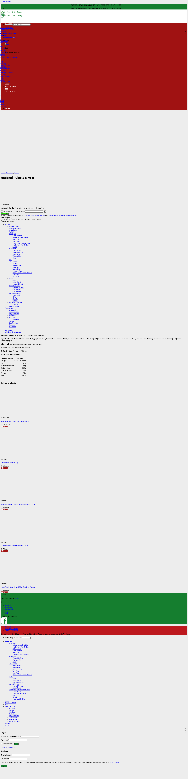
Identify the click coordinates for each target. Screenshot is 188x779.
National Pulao (60, 215)
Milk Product (17, 241)
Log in (16, 744)
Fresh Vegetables (15, 228)
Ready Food (13, 230)
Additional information (13, 332)
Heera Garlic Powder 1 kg (9, 463)
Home (3, 173)
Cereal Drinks (17, 236)
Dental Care (13, 316)
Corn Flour (16, 267)
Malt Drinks (16, 239)
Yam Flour (16, 277)
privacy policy (114, 762)
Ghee (14, 258)
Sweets (15, 304)
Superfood (16, 295)
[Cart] (7, 44)
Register (4, 766)
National (52, 215)
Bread (15, 263)
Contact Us (8, 607)
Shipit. (17, 598)
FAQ (6, 611)
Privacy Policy (9, 627)
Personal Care (10, 91)
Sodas (15, 247)
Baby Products (14, 306)
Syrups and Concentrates (21, 243)
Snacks (15, 301)
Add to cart (5, 213)
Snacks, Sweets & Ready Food (19, 690)
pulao (68, 215)
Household (12, 327)
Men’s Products (14, 719)
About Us (8, 605)
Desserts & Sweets (15, 303)
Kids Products (13, 323)
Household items (14, 721)
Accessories (13, 310)
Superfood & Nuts (19, 699)
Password (5, 740)
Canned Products (14, 286)
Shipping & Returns (11, 629)
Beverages (12, 234)
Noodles (15, 299)
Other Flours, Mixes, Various (22, 273)
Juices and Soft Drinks (20, 237)
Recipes (7, 108)
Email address (6, 755)
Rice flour (16, 275)
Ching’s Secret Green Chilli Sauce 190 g (14, 546)
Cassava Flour (17, 271)
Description (9, 330)
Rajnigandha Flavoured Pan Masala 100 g (15, 421)
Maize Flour (17, 666)
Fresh (7, 84)
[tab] (96, 330)
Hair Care (12, 317)
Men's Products (14, 312)
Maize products (18, 265)
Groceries (8, 24)
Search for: (8, 637)
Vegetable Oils (18, 252)
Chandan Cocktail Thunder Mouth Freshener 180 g (18, 504)
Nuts (14, 297)
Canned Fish (17, 290)
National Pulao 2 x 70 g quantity (14, 211)
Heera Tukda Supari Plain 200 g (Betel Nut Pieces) (18, 587)
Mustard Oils (17, 254)
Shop (6, 613)
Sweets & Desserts (19, 693)
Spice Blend (28, 215)
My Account (9, 609)
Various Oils (17, 256)
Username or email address (11, 736)
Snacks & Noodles (15, 293)
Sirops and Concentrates (21, 654)
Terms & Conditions (11, 631)
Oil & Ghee (12, 249)
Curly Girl (16, 319)
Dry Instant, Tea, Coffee (21, 245)
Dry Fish (11, 232)
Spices (16, 173)
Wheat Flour (17, 269)
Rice (6, 89)
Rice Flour (16, 673)
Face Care (12, 321)
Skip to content (6, 2)
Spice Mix (73, 215)
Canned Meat (17, 291)
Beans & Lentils (10, 86)
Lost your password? (8, 747)
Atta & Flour (13, 262)
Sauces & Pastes (18, 284)
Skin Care (12, 325)
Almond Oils (17, 250)
